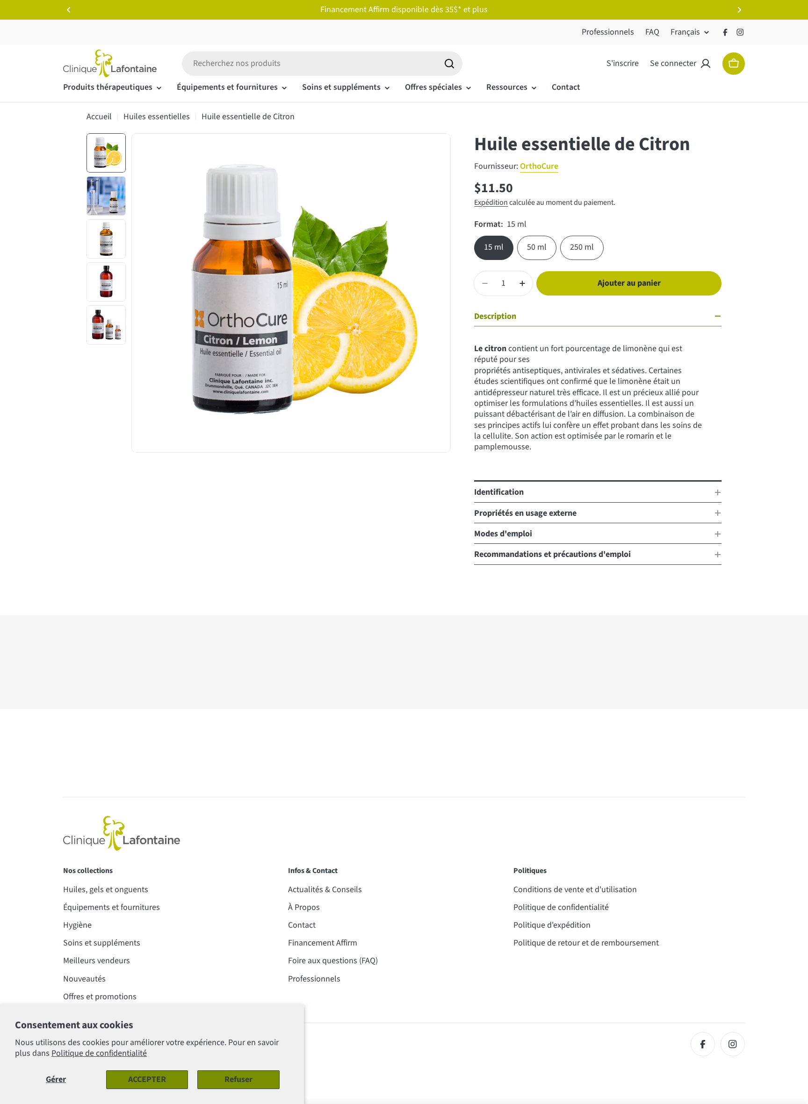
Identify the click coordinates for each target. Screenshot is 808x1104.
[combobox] (322, 63)
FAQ (652, 32)
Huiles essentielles (156, 117)
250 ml (582, 247)
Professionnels (608, 32)
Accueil (99, 117)
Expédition (491, 202)
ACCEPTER (147, 1079)
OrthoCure (539, 166)
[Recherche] (449, 63)
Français (685, 32)
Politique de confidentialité (99, 1053)
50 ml (537, 247)
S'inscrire (622, 63)
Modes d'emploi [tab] (503, 534)
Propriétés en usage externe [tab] (525, 513)
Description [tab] (495, 316)
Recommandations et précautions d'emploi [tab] (552, 554)
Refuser (238, 1079)
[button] (68, 9)
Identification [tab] (499, 492)
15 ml (494, 247)
